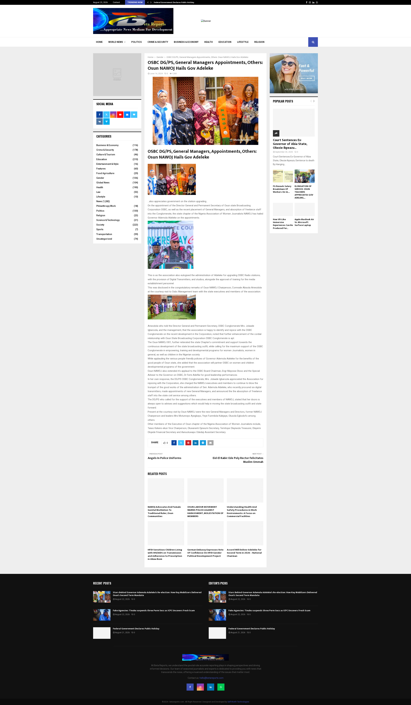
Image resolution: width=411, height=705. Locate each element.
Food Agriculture (105, 173)
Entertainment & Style (107, 164)
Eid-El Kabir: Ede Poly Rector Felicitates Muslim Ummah (238, 460)
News (99, 201)
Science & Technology (108, 220)
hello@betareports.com (211, 678)
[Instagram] (200, 687)
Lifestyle (243, 42)
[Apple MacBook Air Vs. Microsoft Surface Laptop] (305, 209)
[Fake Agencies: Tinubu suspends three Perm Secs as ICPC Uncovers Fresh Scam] (101, 615)
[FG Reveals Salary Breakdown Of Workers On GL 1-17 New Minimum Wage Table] (283, 176)
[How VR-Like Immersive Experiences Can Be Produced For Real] (283, 209)
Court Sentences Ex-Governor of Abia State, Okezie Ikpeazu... (290, 144)
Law (98, 192)
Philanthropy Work (106, 206)
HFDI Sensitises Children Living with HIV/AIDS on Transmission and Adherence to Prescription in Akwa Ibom (165, 554)
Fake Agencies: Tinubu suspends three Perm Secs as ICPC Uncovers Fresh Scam (154, 610)
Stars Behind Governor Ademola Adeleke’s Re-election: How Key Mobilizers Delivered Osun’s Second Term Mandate (157, 594)
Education (225, 42)
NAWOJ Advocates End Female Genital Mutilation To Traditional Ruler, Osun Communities (164, 511)
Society (100, 224)
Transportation (104, 234)
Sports (99, 229)
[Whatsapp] (220, 687)
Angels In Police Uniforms (164, 458)
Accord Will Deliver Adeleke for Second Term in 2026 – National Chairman (244, 553)
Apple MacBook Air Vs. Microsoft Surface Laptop (304, 222)
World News (115, 42)
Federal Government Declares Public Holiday (174, 2)
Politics (136, 42)
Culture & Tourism (105, 154)
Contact (116, 2)
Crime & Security (158, 42)
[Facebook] (190, 687)
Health (208, 42)
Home (99, 42)
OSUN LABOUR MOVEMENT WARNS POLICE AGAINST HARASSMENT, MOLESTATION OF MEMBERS (205, 511)
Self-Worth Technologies (238, 702)
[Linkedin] (210, 687)
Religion (259, 42)
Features (101, 168)
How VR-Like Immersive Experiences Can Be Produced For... (283, 224)
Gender (100, 178)
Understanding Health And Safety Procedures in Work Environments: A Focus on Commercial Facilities (242, 511)
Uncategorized (104, 239)
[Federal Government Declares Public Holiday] (101, 633)
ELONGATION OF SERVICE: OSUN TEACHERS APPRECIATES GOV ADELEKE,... (304, 192)
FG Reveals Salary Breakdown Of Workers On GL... (282, 189)
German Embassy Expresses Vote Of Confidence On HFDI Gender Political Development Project (205, 553)
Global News (102, 182)
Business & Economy (186, 42)
